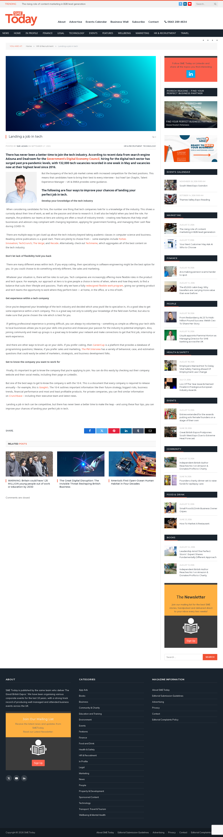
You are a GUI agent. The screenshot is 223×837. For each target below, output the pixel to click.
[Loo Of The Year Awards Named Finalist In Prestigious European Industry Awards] (170, 383)
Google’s (43, 387)
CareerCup (99, 344)
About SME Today (161, 690)
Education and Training (90, 713)
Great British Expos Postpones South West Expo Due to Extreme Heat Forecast (197, 435)
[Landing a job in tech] (81, 93)
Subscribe (138, 21)
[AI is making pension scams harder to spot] (170, 271)
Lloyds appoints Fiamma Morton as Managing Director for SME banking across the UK (198, 338)
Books (82, 695)
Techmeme (92, 243)
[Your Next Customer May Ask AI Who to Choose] (170, 244)
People (82, 785)
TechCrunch (25, 243)
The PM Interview (91, 349)
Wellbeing (124, 33)
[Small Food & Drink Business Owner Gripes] (170, 507)
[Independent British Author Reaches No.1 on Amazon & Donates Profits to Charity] (170, 462)
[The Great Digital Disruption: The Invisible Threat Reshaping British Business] (80, 464)
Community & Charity (89, 707)
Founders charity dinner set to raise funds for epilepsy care (198, 482)
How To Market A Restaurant (194, 523)
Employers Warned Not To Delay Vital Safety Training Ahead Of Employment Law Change (197, 369)
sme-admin (22, 146)
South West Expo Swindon (193, 185)
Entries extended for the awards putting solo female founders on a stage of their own (197, 417)
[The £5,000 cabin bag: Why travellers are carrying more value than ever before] (170, 286)
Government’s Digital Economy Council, (73, 159)
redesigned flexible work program (104, 285)
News (5, 33)
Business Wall (119, 21)
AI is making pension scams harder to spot (198, 273)
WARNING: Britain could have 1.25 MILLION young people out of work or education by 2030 (58, 3)
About (62, 21)
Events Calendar (96, 21)
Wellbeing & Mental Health (92, 815)
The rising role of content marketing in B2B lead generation (198, 230)
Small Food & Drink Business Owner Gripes (198, 510)
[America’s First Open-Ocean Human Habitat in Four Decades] (132, 464)
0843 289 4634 (177, 21)
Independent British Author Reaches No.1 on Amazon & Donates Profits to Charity (194, 465)
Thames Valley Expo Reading (195, 199)
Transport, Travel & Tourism (92, 809)
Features (107, 33)
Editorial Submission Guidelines (167, 695)
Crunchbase (15, 395)
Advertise (75, 21)
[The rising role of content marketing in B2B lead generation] (170, 228)
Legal (60, 33)
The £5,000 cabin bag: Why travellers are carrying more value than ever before (197, 290)
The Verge (38, 243)
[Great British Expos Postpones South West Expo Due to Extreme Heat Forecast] (170, 432)
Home (17, 33)
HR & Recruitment (165, 33)
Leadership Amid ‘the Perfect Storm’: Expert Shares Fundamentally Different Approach (198, 554)
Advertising (158, 702)
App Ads (83, 690)
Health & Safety (87, 749)
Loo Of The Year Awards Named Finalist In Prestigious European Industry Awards (196, 387)
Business (83, 702)
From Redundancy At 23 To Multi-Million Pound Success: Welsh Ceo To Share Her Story (197, 320)
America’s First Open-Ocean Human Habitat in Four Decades (132, 482)
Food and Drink (86, 743)
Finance (48, 33)
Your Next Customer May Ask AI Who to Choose (196, 246)
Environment (85, 719)
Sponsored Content (89, 797)
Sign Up (191, 640)
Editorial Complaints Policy (165, 719)
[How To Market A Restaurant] (170, 523)
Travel (185, 33)
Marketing (142, 33)
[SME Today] (21, 18)
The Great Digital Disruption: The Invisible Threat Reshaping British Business (79, 483)
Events (93, 33)
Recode (54, 243)
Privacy (156, 707)
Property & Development (91, 791)
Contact (153, 21)
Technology (76, 33)
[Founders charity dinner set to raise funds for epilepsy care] (170, 480)
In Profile (32, 33)
